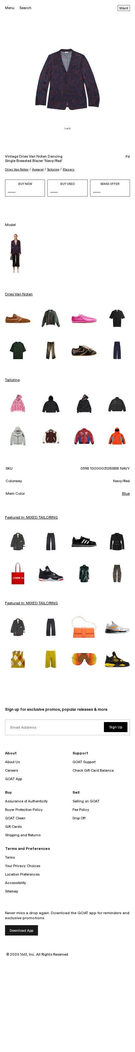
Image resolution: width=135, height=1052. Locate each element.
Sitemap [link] (11, 891)
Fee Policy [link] (81, 810)
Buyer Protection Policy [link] (24, 810)
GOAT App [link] (13, 779)
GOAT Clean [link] (15, 818)
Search (25, 8)
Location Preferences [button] (22, 874)
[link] (18, 318)
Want (123, 8)
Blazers (68, 169)
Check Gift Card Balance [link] (93, 770)
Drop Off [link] (79, 818)
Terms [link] (10, 857)
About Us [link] (12, 762)
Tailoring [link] (12, 380)
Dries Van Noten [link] (19, 294)
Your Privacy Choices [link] (22, 866)
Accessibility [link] (15, 883)
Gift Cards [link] (13, 826)
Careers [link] (11, 770)
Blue (126, 494)
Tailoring (53, 169)
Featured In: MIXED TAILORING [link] (31, 518)
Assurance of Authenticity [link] (26, 801)
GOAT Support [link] (84, 762)
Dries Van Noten (17, 169)
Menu (9, 8)
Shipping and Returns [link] (22, 835)
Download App (21, 930)
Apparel (38, 169)
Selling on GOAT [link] (86, 801)
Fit (128, 157)
